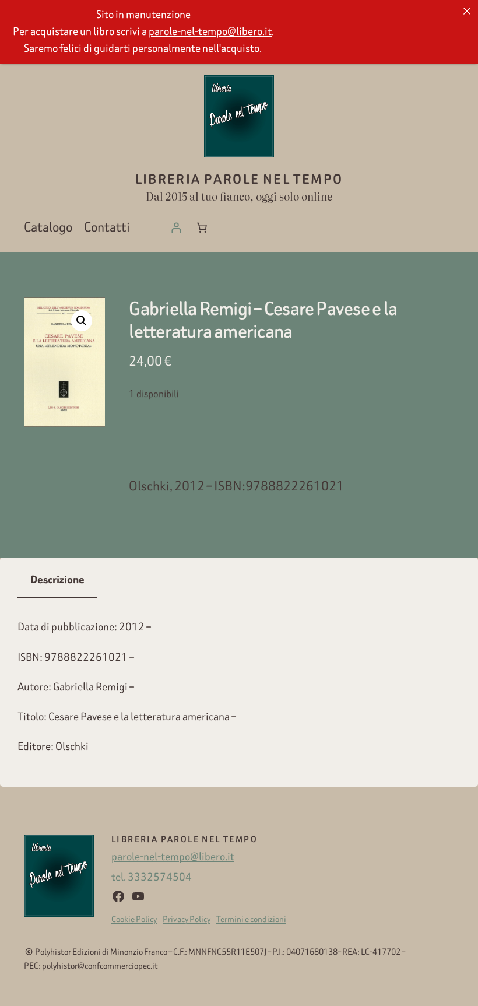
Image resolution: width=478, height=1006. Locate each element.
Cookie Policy (134, 919)
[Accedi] (176, 227)
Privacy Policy (186, 919)
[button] (81, 320)
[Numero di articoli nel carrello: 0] (202, 227)
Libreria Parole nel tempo (239, 179)
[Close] (467, 11)
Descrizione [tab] (57, 579)
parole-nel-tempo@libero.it (172, 856)
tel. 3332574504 (151, 877)
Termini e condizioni (251, 919)
